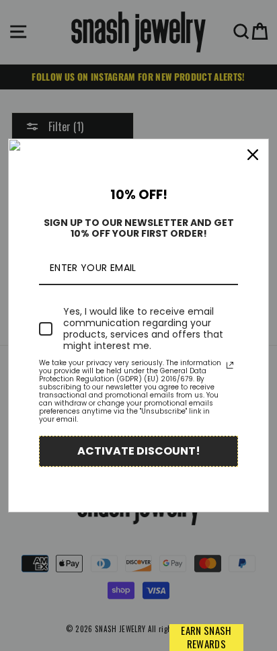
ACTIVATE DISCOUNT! (138, 451)
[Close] (253, 155)
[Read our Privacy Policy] (230, 365)
